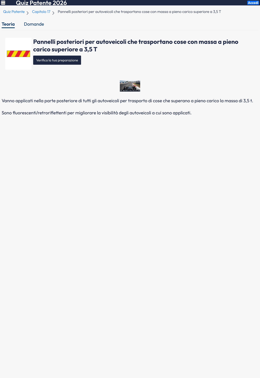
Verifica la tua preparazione (57, 60)
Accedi (253, 3)
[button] (3, 3)
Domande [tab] (34, 24)
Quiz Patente (14, 11)
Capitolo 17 (41, 11)
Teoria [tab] (8, 24)
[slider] (127, 90)
